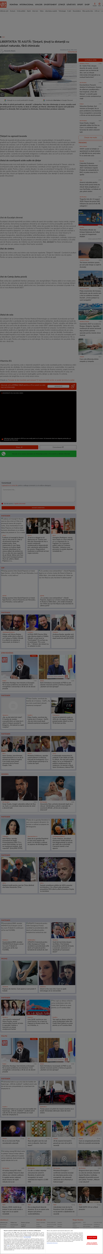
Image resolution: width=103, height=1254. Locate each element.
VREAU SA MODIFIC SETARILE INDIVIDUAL (92, 1243)
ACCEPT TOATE (92, 1237)
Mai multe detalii (27, 1237)
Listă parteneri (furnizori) (52, 1243)
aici (8, 1245)
